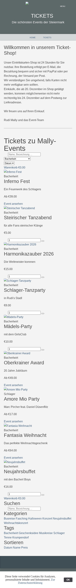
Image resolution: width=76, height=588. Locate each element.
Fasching (21, 518)
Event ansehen (13, 203)
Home (32, 37)
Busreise (9, 518)
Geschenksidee (28, 533)
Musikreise (46, 533)
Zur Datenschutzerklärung (36, 581)
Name (17, 547)
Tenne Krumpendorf (16, 537)
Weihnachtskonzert (16, 522)
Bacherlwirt (11, 533)
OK (68, 579)
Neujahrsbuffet (62, 518)
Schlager (59, 533)
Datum (8, 547)
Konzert (47, 518)
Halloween (35, 518)
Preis (24, 547)
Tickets (47, 37)
